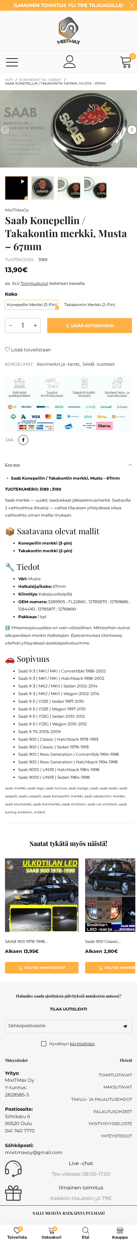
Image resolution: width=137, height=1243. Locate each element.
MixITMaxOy (17, 209)
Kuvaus (12, 465)
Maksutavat (117, 1086)
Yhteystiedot (116, 1135)
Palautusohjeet (112, 1111)
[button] (5, 130)
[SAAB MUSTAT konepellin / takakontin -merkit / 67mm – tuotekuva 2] (69, 188)
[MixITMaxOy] (68, 31)
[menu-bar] (12, 61)
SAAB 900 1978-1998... (26, 941)
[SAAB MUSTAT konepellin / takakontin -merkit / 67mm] (42, 188)
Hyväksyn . (72, 1043)
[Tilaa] (125, 1026)
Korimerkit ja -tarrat (58, 364)
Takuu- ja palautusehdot (101, 1099)
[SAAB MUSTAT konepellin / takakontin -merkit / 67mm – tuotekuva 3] (95, 188)
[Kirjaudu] (70, 61)
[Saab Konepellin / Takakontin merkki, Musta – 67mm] (16, 188)
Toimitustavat (115, 1074)
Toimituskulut (34, 283)
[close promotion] (132, 5)
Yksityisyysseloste (110, 1123)
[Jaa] (23, 440)
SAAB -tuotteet (98, 364)
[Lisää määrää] (35, 325)
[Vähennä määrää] (10, 325)
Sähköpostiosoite (27, 1025)
